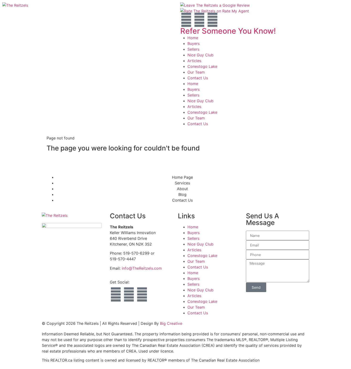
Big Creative (171, 323)
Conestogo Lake (202, 66)
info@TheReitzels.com (142, 268)
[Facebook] (186, 20)
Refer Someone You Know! (228, 31)
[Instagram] (199, 20)
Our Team (196, 72)
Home (192, 37)
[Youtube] (212, 20)
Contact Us (197, 77)
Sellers (193, 49)
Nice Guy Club (200, 55)
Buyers (193, 43)
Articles (194, 60)
